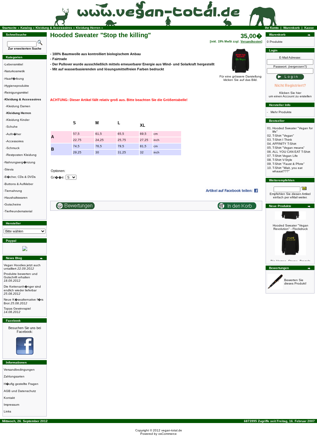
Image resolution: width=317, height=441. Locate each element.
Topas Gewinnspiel (17, 310)
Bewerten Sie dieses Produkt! (295, 281)
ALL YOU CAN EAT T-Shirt (291, 151)
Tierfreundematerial (18, 211)
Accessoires (15, 141)
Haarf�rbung (14, 78)
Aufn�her (14, 134)
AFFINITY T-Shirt (284, 143)
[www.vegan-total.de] (24, 354)
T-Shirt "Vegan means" (288, 147)
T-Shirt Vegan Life (285, 155)
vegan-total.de (171, 430)
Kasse (309, 27)
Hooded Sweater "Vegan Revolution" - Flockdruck (290, 224)
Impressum (11, 404)
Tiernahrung (13, 190)
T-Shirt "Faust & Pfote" (288, 163)
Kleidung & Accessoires (54, 27)
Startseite (9, 27)
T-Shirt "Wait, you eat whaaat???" (287, 169)
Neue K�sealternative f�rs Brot (23, 301)
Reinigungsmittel (16, 92)
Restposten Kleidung (22, 155)
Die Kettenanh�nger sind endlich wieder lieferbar (22, 290)
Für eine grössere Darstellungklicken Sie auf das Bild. (240, 78)
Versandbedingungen (19, 369)
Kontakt (9, 397)
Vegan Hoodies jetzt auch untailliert (22, 266)
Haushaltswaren (16, 197)
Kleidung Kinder (18, 119)
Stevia (9, 169)
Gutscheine (13, 204)
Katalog (26, 27)
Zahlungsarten (14, 376)
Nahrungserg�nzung (20, 162)
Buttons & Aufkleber (19, 184)
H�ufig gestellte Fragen (21, 384)
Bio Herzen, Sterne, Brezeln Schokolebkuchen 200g (290, 260)
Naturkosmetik (15, 71)
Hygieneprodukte (17, 85)
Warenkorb (291, 27)
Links (7, 411)
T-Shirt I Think (282, 139)
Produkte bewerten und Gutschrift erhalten (20, 277)
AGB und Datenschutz (20, 391)
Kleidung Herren (88, 27)
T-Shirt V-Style (282, 159)
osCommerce (167, 433)
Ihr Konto (272, 27)
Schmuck (13, 148)
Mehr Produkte (281, 112)
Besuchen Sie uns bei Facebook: (24, 329)
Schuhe (12, 126)
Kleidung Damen (18, 106)
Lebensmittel (14, 64)
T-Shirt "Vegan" (283, 135)
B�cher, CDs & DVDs (20, 177)
